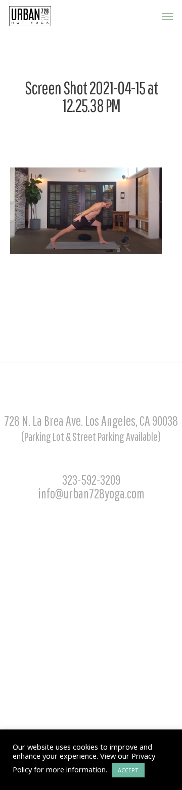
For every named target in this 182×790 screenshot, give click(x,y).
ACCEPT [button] (128, 770)
